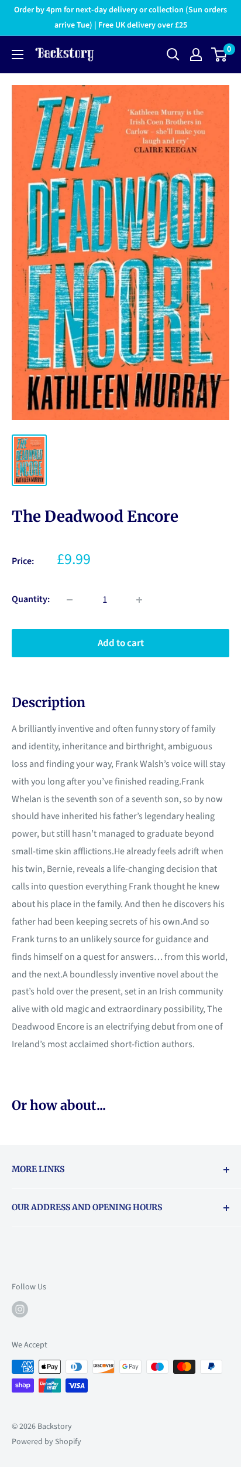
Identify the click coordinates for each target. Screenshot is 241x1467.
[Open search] (173, 54)
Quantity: (31, 599)
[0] (219, 54)
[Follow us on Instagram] (20, 1309)
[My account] (196, 54)
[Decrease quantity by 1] (69, 600)
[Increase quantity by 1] (139, 600)
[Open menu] (17, 54)
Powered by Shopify (46, 1442)
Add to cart (121, 643)
